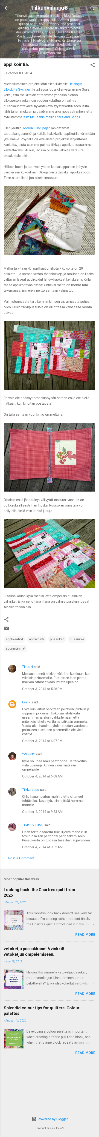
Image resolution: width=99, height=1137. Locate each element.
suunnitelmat (15, 648)
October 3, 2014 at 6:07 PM (42, 741)
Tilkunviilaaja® (49, 8)
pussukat (57, 639)
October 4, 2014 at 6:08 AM (42, 776)
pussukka (77, 639)
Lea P (26, 702)
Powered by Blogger (52, 1119)
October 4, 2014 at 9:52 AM (42, 847)
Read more (85, 935)
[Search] (92, 9)
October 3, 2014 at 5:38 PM (42, 689)
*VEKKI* (28, 754)
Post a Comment (21, 858)
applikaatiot (14, 639)
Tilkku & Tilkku (32, 825)
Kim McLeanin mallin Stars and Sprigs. (52, 117)
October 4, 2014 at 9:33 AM (42, 812)
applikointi (36, 639)
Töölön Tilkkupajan (36, 128)
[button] (92, 65)
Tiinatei (27, 667)
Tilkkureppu (30, 790)
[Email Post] (6, 630)
